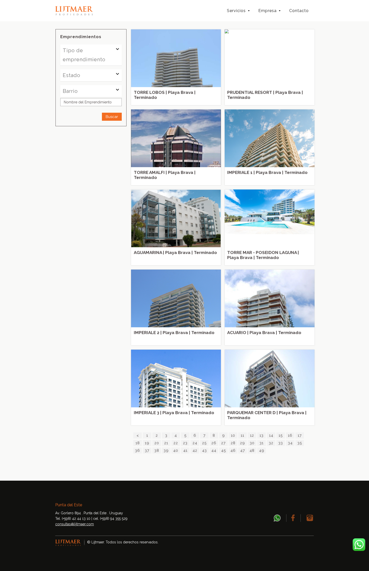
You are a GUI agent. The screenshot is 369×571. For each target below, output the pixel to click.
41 (185, 450)
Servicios (236, 10)
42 (195, 450)
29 (242, 443)
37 (147, 450)
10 (233, 435)
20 (156, 443)
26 (213, 443)
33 (280, 443)
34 (290, 443)
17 (300, 435)
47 (242, 450)
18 (138, 443)
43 (204, 450)
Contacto (299, 10)
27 (223, 443)
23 (185, 443)
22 (175, 443)
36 (137, 450)
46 (233, 450)
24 (195, 443)
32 (271, 443)
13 (262, 435)
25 (204, 443)
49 (261, 450)
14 (271, 435)
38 (156, 450)
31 (262, 443)
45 (223, 450)
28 (233, 443)
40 (175, 450)
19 (147, 443)
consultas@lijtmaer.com (74, 524)
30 (252, 443)
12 (252, 435)
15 (281, 435)
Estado (71, 75)
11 (242, 435)
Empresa (267, 10)
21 (166, 443)
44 (213, 450)
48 (252, 450)
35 (299, 443)
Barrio (70, 91)
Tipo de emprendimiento (84, 54)
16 (290, 435)
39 (166, 450)
